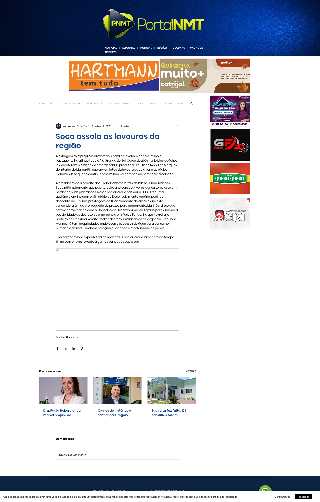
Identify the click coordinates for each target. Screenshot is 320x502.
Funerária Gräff (94, 103)
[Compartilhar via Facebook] (57, 348)
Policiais (140, 103)
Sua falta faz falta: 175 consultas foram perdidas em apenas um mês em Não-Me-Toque (171, 412)
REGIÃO (162, 48)
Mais (180, 103)
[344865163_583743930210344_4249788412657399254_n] (230, 145)
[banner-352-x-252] (231, 178)
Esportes (168, 103)
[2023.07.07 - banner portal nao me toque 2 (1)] (231, 111)
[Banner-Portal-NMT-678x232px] (204, 76)
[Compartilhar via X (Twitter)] (65, 348)
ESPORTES (129, 48)
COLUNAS (180, 48)
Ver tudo (191, 370)
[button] (191, 103)
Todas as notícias (47, 103)
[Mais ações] (177, 126)
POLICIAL (146, 48)
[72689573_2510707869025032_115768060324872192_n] (230, 214)
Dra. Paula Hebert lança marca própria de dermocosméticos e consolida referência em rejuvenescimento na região (62, 412)
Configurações (282, 496)
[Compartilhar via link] (82, 348)
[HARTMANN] (113, 76)
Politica (153, 103)
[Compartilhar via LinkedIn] (73, 348)
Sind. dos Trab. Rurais (119, 103)
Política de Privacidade (225, 496)
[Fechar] (316, 496)
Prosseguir (303, 496)
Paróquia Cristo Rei (71, 103)
